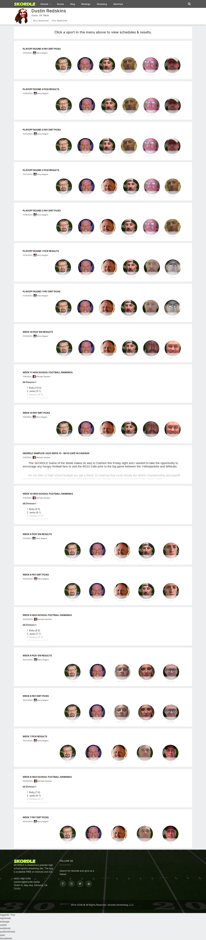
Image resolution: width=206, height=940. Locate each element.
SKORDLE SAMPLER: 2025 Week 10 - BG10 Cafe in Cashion (56, 453)
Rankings (85, 4)
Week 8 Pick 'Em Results (37, 655)
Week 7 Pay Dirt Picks (36, 817)
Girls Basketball (59, 20)
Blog (72, 4)
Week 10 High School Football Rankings (48, 493)
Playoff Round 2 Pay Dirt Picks (42, 210)
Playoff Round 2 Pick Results (41, 170)
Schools (44, 4)
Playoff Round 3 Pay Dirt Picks (42, 129)
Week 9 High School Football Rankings (47, 615)
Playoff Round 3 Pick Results (41, 89)
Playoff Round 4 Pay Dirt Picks (42, 48)
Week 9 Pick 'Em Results (37, 534)
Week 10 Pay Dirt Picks (36, 412)
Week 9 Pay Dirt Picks (36, 574)
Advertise (118, 4)
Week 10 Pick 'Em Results (38, 332)
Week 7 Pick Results (35, 736)
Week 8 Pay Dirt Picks (36, 696)
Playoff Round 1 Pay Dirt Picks (41, 291)
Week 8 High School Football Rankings (47, 776)
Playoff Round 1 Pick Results (41, 251)
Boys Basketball (41, 20)
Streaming (102, 4)
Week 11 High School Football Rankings (48, 372)
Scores (60, 4)
